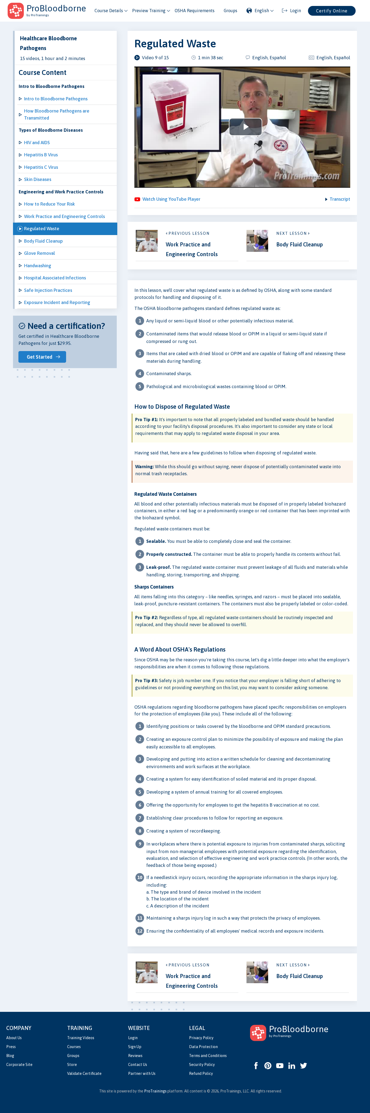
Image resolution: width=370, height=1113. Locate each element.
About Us (14, 1038)
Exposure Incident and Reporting (57, 302)
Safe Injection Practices (48, 290)
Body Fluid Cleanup (43, 241)
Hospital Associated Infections (55, 277)
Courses (74, 1047)
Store (72, 1064)
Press (11, 1047)
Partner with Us (141, 1073)
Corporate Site (19, 1064)
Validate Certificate (84, 1073)
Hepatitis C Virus (41, 167)
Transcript (340, 199)
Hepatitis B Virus (41, 154)
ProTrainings (155, 1091)
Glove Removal (39, 253)
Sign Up (134, 1047)
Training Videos (80, 1038)
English (262, 10)
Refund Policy (201, 1073)
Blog (10, 1055)
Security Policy (202, 1064)
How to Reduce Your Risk (49, 204)
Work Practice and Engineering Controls (64, 216)
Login (133, 1038)
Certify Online (332, 10)
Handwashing (37, 265)
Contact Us (137, 1064)
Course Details (109, 10)
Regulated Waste (41, 228)
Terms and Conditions (208, 1055)
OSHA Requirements (195, 10)
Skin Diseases (37, 179)
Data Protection (203, 1047)
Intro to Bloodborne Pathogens (55, 98)
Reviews (135, 1055)
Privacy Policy (201, 1038)
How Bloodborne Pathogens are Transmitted (56, 114)
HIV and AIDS (37, 142)
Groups (230, 10)
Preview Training (148, 10)
